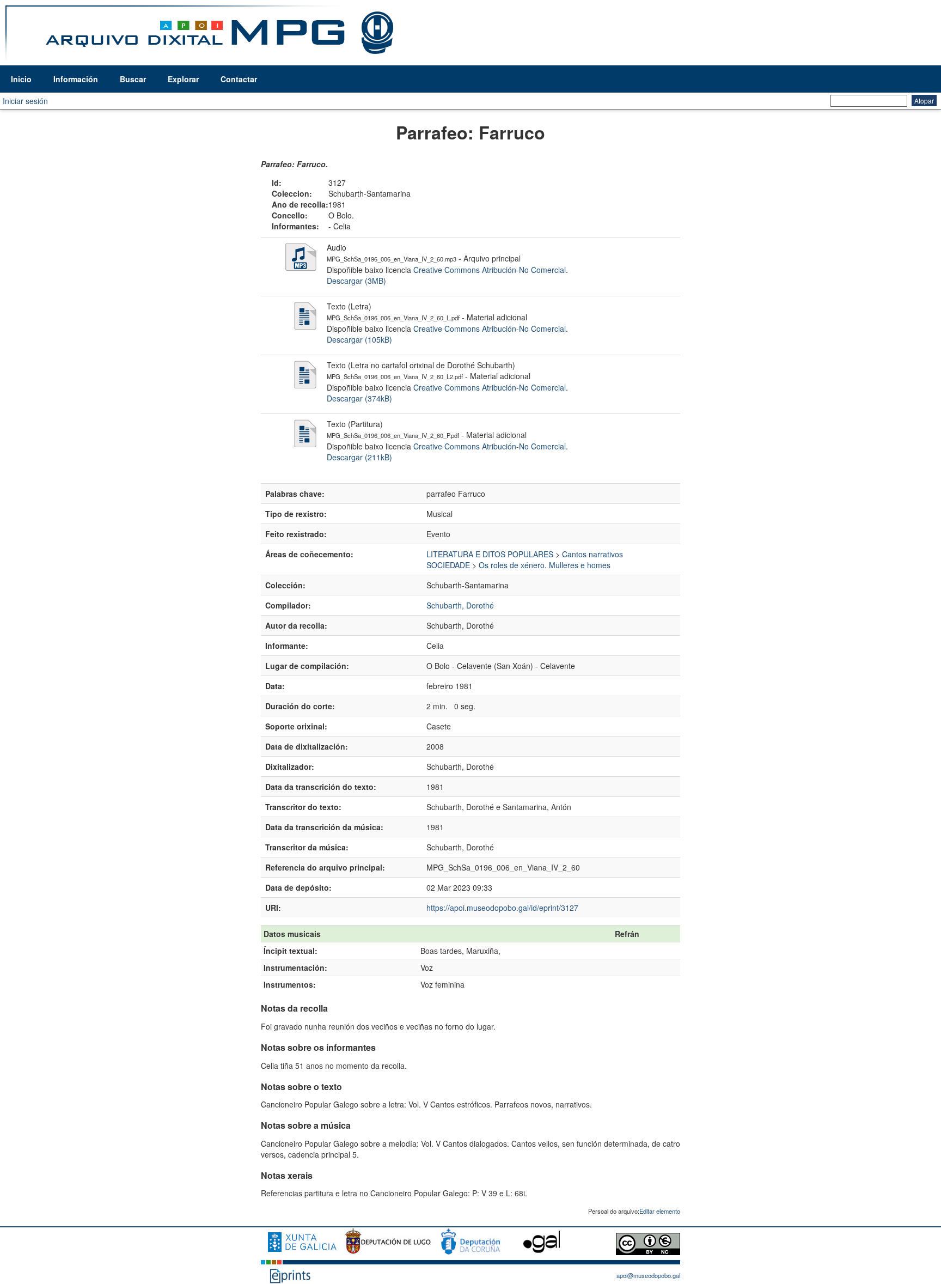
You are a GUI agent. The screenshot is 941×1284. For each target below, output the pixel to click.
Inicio (21, 79)
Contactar (239, 79)
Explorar (183, 79)
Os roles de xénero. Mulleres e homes (544, 564)
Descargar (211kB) (359, 457)
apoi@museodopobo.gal (648, 1275)
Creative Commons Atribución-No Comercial (489, 269)
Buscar (133, 79)
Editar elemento (659, 1211)
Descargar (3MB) (356, 280)
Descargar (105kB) (359, 339)
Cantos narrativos (592, 554)
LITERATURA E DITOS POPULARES (489, 554)
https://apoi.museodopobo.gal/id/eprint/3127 (502, 907)
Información (75, 79)
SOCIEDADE (448, 564)
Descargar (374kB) (359, 398)
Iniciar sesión (25, 100)
